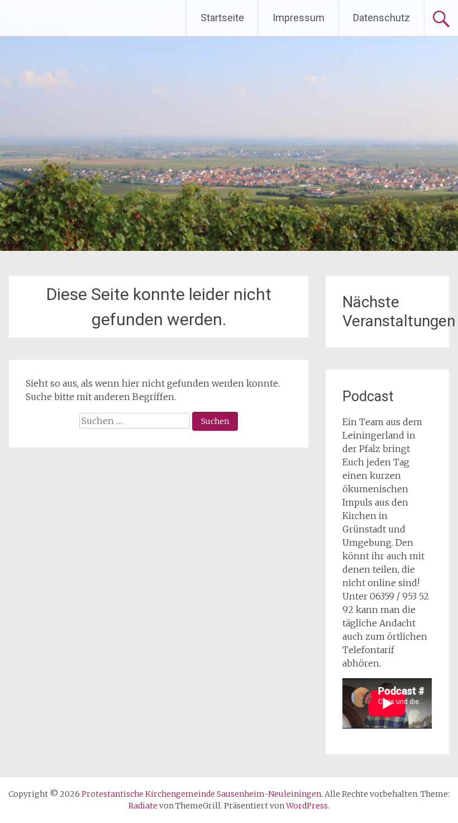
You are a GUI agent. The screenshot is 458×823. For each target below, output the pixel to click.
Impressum (299, 17)
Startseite (222, 17)
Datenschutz (381, 17)
